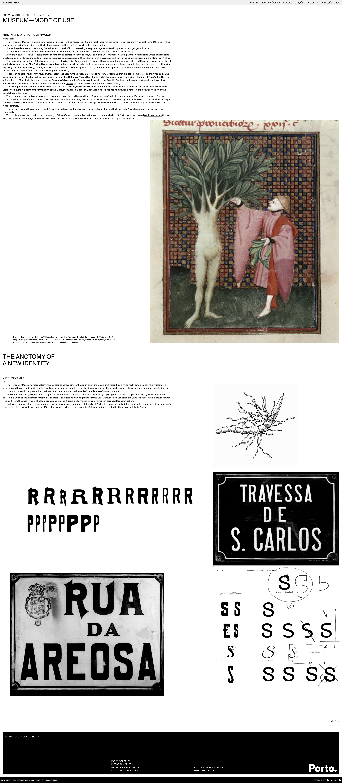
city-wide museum (21, 48)
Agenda (254, 2)
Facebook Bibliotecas (125, 767)
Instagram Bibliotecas (125, 770)
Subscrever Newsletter (20, 736)
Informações (325, 2)
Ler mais (53, 780)
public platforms (153, 115)
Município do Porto (206, 770)
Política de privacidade (208, 767)
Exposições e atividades (277, 2)
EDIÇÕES (300, 2)
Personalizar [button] (320, 780)
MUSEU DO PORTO (13, 2)
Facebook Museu (121, 761)
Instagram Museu (122, 764)
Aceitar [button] (334, 780)
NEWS (311, 2)
